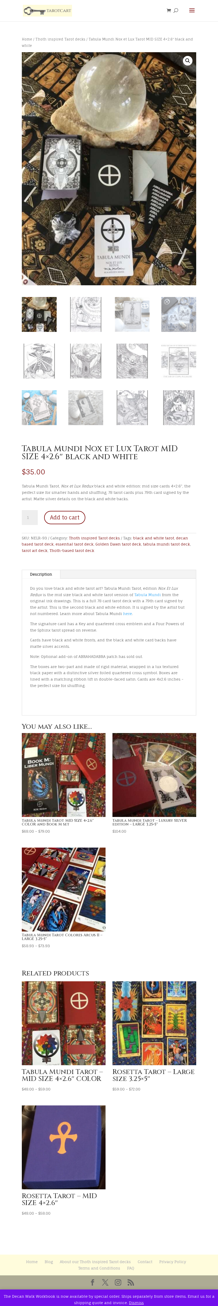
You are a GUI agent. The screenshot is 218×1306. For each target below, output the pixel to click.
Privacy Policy (172, 1261)
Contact (145, 1261)
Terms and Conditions (99, 1268)
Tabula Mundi (147, 594)
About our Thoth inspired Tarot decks (95, 1261)
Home (27, 39)
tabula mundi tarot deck (166, 544)
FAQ (130, 1268)
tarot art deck (35, 550)
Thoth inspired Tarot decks (60, 39)
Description (41, 574)
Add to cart (64, 517)
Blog (49, 1261)
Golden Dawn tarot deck (118, 544)
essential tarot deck (75, 544)
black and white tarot (153, 538)
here (127, 613)
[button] (187, 61)
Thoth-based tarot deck (71, 550)
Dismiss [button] (136, 1302)
